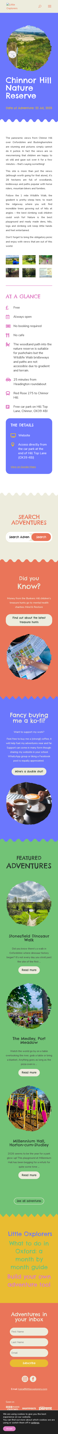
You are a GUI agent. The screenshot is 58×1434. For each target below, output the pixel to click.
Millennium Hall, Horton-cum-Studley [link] (29, 1143)
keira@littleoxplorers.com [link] (32, 1389)
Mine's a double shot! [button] (29, 771)
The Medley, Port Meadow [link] (29, 1040)
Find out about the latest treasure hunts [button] (29, 620)
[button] (49, 8)
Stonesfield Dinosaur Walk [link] (29, 938)
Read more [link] (29, 970)
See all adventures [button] (29, 1201)
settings (35, 1422)
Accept (9, 1428)
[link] (13, 6)
